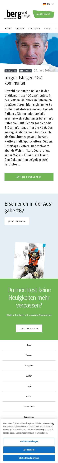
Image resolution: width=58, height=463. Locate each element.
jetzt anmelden (29, 328)
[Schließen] (52, 423)
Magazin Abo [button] (43, 14)
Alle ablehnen (29, 449)
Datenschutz (29, 406)
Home (29, 344)
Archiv (29, 375)
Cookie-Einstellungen (29, 441)
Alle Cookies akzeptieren (29, 457)
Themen (29, 355)
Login (29, 386)
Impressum (29, 416)
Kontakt (29, 396)
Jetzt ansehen (16, 221)
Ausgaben (29, 365)
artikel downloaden (29, 176)
